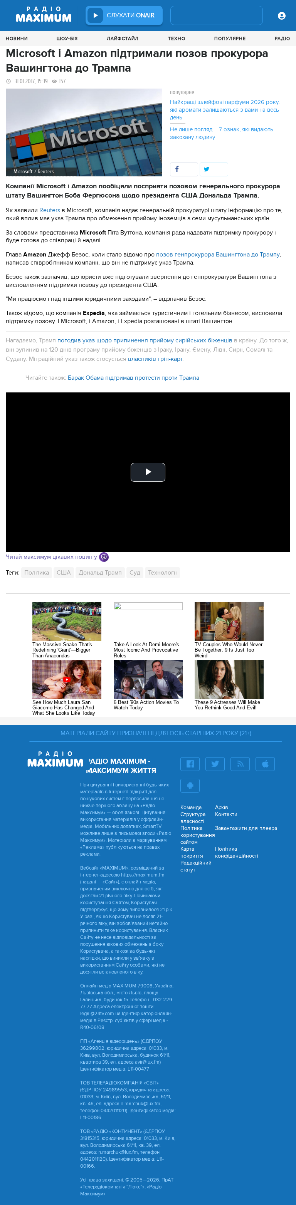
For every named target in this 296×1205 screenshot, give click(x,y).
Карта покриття (191, 852)
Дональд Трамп (100, 573)
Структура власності (192, 818)
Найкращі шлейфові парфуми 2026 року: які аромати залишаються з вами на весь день (225, 110)
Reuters (49, 210)
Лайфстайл (123, 38)
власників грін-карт (155, 359)
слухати (131, 15)
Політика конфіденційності (236, 852)
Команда (191, 807)
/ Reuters (44, 171)
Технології (162, 573)
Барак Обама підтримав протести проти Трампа (133, 378)
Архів (221, 807)
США (64, 573)
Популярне (230, 38)
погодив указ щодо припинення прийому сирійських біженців (144, 340)
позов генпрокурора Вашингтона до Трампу (217, 254)
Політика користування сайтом (197, 835)
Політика (36, 573)
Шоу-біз (67, 38)
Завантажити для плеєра (246, 828)
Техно (176, 38)
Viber (104, 557)
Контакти (226, 814)
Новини (17, 38)
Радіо (282, 38)
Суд (135, 573)
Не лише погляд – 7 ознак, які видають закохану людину (221, 133)
